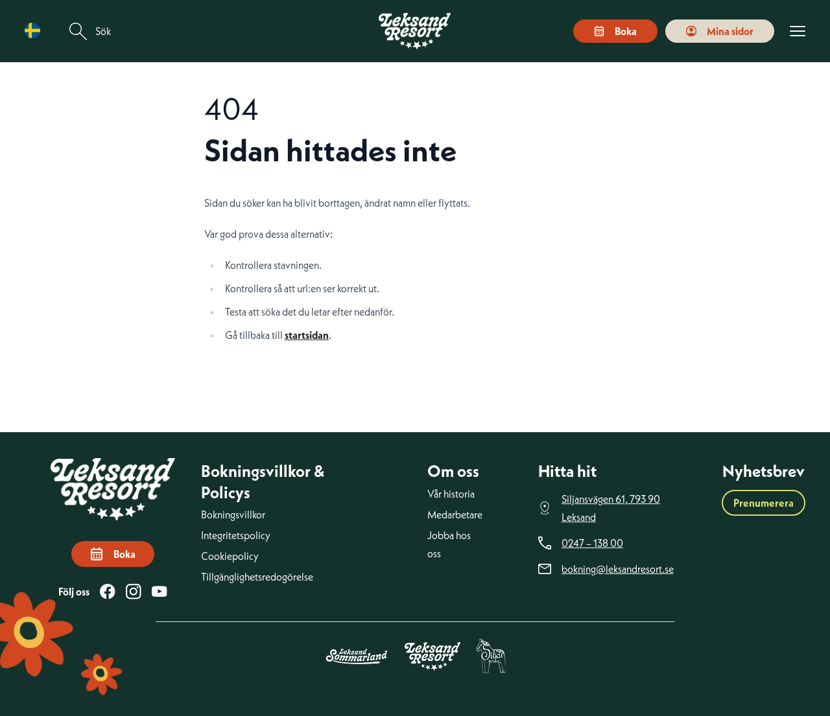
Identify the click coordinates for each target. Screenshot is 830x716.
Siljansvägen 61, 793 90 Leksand (611, 508)
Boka (626, 31)
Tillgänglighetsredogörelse (257, 576)
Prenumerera (763, 502)
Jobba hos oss (449, 544)
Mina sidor (730, 31)
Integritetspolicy (235, 535)
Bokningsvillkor (233, 514)
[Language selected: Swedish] (36, 31)
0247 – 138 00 (592, 543)
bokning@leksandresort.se (618, 568)
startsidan (307, 335)
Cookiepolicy (230, 555)
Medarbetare (454, 514)
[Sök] (78, 31)
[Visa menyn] (797, 31)
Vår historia (451, 493)
